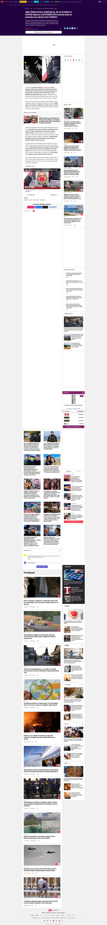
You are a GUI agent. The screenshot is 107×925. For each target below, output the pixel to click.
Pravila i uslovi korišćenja (50, 917)
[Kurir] (32, 915)
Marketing (34, 917)
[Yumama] (68, 915)
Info (31, 8)
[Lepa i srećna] (52, 915)
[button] (60, 28)
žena (30, 199)
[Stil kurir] (44, 915)
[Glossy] (48, 915)
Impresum (39, 917)
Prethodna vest (31, 194)
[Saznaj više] (82, 314)
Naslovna (27, 8)
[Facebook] (65, 60)
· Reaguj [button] (68, 128)
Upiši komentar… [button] (31, 562)
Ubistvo (26, 199)
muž (34, 199)
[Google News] (79, 60)
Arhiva (65, 917)
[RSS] (81, 60)
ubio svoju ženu (45, 87)
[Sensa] (62, 915)
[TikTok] (76, 60)
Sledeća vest (53, 194)
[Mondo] (4, 1)
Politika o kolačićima (59, 917)
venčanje (42, 199)
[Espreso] (36, 915)
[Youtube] (73, 60)
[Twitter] (70, 60)
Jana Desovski (28, 27)
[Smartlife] (58, 915)
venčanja (44, 94)
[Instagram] (68, 60)
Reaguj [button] (27, 210)
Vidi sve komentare (42, 566)
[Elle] (41, 915)
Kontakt (43, 917)
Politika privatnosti (71, 917)
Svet (34, 8)
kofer (37, 199)
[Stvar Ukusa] (74, 915)
